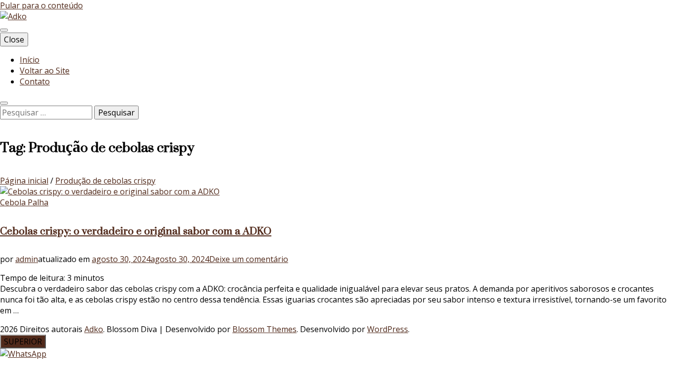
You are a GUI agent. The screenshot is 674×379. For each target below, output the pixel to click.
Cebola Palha (24, 202)
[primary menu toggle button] (4, 30)
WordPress (387, 329)
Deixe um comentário (248, 259)
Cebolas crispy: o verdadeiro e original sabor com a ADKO (135, 231)
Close (14, 39)
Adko (93, 329)
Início (29, 59)
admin (26, 259)
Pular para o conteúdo (41, 5)
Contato (35, 81)
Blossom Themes (264, 329)
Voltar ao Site (45, 70)
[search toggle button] (4, 103)
